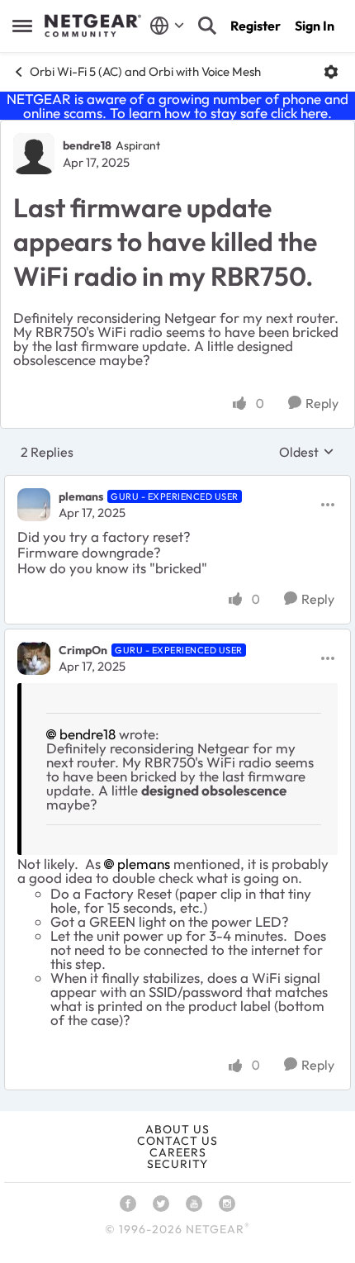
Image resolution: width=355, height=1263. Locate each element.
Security (177, 1163)
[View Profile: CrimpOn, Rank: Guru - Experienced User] (33, 658)
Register (255, 25)
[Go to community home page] (93, 25)
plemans (81, 496)
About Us (177, 1129)
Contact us (177, 1140)
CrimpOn (83, 650)
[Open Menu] (331, 71)
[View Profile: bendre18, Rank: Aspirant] (33, 153)
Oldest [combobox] (306, 451)
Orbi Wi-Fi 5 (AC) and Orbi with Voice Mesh (145, 71)
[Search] (207, 26)
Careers (177, 1152)
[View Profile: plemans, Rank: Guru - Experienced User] (33, 504)
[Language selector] (167, 25)
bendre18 (87, 145)
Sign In (314, 25)
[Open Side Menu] (22, 25)
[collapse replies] (177, 483)
